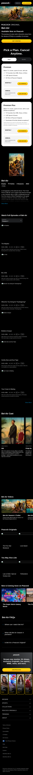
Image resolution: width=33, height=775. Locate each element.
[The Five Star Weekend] (9, 540)
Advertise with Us (7, 753)
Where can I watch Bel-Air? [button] (15, 627)
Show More (4, 205)
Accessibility (6, 731)
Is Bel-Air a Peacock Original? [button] (15, 644)
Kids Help (5, 747)
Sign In (18, 3)
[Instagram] (17, 762)
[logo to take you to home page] (5, 3)
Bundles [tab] (24, 61)
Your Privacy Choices (10, 741)
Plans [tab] (9, 61)
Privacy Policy (6, 728)
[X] (22, 762)
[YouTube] (13, 762)
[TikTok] (8, 762)
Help (4, 744)
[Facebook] (4, 762)
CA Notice (5, 734)
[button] (13, 508)
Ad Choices (5, 737)
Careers (5, 750)
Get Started (27, 3)
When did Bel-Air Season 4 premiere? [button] (14, 635)
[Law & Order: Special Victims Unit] (9, 568)
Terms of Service (7, 725)
